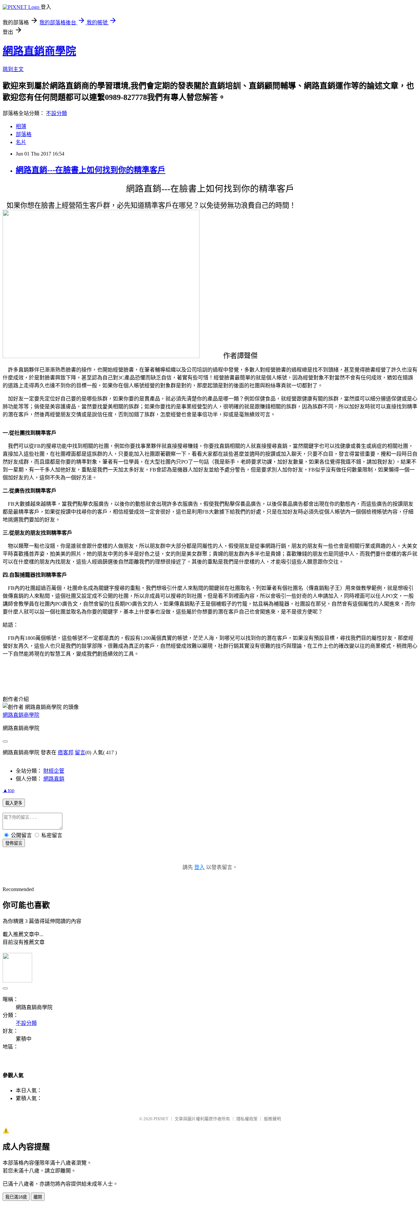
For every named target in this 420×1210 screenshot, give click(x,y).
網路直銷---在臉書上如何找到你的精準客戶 (90, 170)
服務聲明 (272, 1118)
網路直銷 (53, 779)
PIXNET (161, 1118)
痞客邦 (66, 752)
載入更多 (13, 803)
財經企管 (53, 771)
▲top (8, 790)
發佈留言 (13, 843)
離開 (37, 1197)
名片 (21, 142)
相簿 (21, 126)
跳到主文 (13, 69)
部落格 (24, 134)
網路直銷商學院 (39, 51)
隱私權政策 (247, 1118)
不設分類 (56, 113)
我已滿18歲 (16, 1197)
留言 (80, 752)
